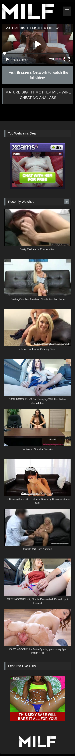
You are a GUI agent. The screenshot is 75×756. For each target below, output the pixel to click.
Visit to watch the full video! (38, 75)
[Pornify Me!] (31, 12)
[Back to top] (64, 745)
